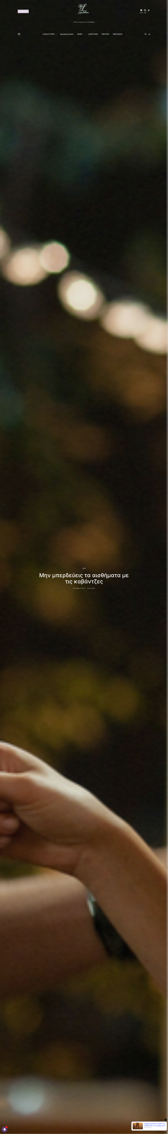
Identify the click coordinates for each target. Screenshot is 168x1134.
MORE (79, 34)
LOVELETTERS (48, 34)
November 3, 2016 (79, 588)
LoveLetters (91, 588)
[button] (149, 34)
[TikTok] (148, 11)
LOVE (84, 568)
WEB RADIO (117, 34)
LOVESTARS (93, 34)
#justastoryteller (67, 34)
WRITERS (105, 34)
